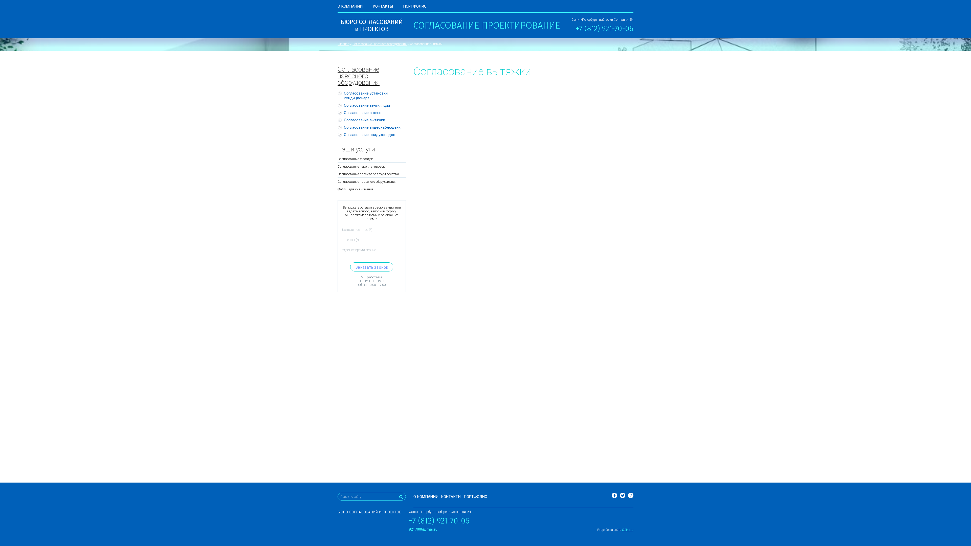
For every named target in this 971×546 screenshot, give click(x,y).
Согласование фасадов (355, 159)
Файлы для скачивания (355, 189)
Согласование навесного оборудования (379, 44)
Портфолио (415, 6)
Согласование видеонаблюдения (373, 127)
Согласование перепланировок (361, 166)
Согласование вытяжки (364, 120)
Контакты (383, 6)
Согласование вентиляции (367, 105)
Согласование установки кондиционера (366, 95)
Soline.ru (627, 530)
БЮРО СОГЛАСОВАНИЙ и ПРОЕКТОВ (372, 25)
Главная (343, 44)
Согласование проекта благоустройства (368, 174)
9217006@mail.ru (423, 529)
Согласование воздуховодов (369, 134)
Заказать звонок (372, 267)
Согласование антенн (362, 112)
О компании (350, 6)
